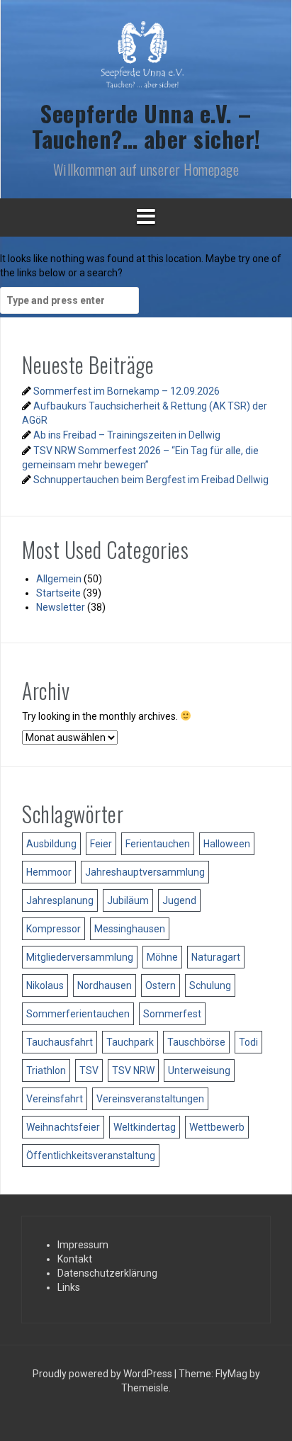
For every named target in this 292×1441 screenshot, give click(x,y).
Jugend (179, 900)
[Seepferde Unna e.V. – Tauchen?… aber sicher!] (146, 60)
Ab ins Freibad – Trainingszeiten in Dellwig (126, 435)
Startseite (58, 593)
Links (68, 1287)
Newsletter (60, 607)
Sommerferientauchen (78, 1013)
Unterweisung (199, 1070)
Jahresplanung (60, 900)
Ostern (160, 985)
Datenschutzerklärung (107, 1273)
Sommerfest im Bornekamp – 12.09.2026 (126, 391)
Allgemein (59, 578)
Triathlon (46, 1070)
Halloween (226, 843)
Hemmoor (49, 872)
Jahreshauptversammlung (145, 872)
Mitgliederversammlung (79, 957)
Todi (248, 1042)
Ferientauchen (157, 843)
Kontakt (74, 1259)
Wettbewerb (217, 1127)
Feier (101, 843)
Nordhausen (104, 985)
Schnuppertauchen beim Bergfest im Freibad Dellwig (151, 479)
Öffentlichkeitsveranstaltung (90, 1155)
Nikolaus (45, 985)
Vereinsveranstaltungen (150, 1098)
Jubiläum (128, 900)
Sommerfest (172, 1013)
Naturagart (215, 957)
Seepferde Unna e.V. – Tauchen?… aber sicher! (146, 125)
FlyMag (231, 1373)
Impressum (82, 1244)
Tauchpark (130, 1042)
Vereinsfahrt (54, 1098)
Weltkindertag (144, 1127)
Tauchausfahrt (59, 1042)
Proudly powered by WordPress (103, 1373)
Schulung (210, 985)
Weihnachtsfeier (63, 1127)
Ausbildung (51, 843)
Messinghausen (129, 928)
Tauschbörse (196, 1042)
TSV (89, 1070)
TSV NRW (133, 1070)
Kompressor (53, 928)
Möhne (162, 957)
